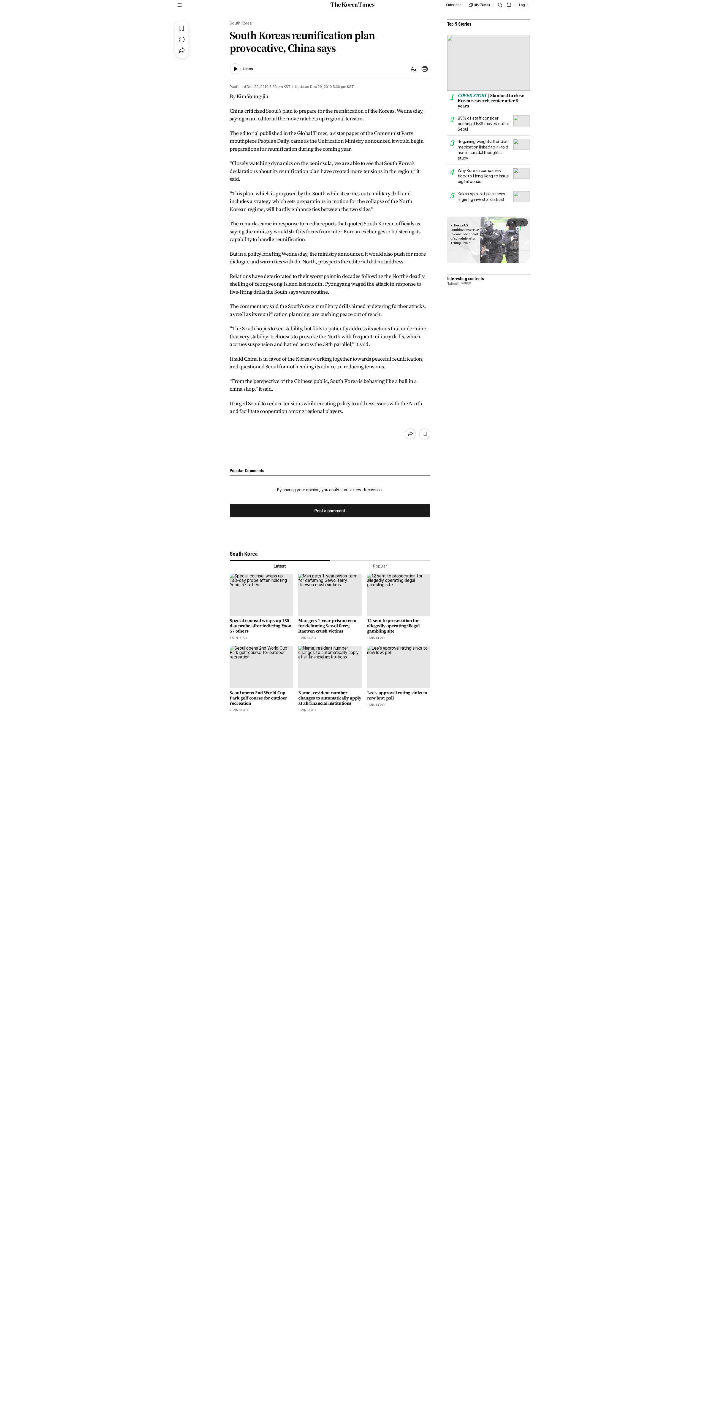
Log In (523, 5)
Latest (280, 566)
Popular (380, 566)
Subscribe (453, 5)
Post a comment (329, 510)
